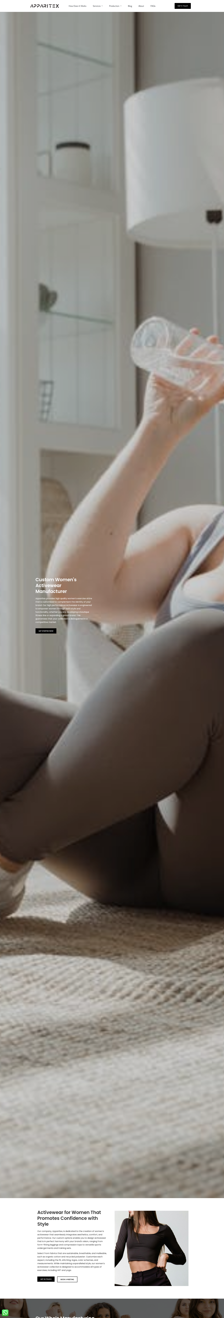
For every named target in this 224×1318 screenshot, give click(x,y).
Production (114, 6)
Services (97, 6)
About (141, 6)
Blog (130, 6)
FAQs (152, 6)
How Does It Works (77, 6)
